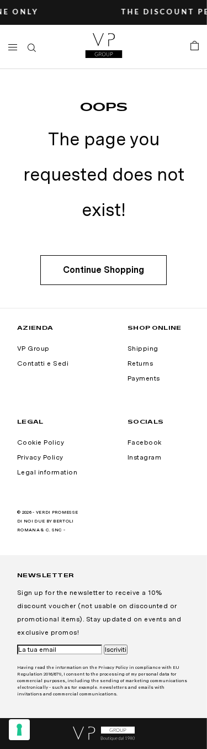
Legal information (47, 472)
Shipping (143, 348)
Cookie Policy (40, 442)
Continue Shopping (103, 270)
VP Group (33, 348)
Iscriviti (115, 649)
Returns (140, 363)
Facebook (145, 442)
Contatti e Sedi (42, 363)
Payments (144, 378)
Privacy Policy (40, 457)
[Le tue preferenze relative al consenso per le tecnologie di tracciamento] (19, 729)
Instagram (144, 457)
